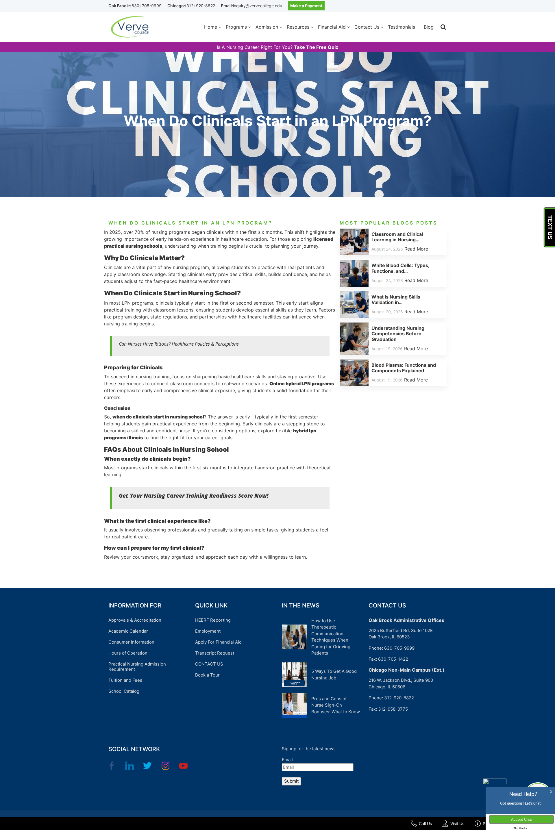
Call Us (425, 823)
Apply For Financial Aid (218, 642)
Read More (416, 249)
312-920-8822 (399, 698)
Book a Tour (207, 675)
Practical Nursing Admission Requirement (137, 666)
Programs (236, 27)
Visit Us (457, 823)
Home (210, 27)
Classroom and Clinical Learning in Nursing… (397, 236)
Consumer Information (131, 642)
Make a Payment (306, 5)
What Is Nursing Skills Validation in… (395, 299)
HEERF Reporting (213, 620)
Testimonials (401, 27)
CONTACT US (209, 664)
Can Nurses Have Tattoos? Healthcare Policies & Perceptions (179, 344)
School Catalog (123, 691)
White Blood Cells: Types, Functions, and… (400, 268)
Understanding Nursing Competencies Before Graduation (397, 333)
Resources (298, 27)
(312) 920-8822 (200, 5)
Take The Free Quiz (316, 47)
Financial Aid (332, 27)
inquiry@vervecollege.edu (257, 5)
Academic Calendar (128, 631)
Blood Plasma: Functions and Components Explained (403, 367)
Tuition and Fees (125, 680)
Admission (267, 27)
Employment (208, 631)
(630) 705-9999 (146, 5)
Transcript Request (214, 653)
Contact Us (366, 27)
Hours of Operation (127, 653)
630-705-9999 (399, 648)
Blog (429, 27)
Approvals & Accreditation (134, 620)
